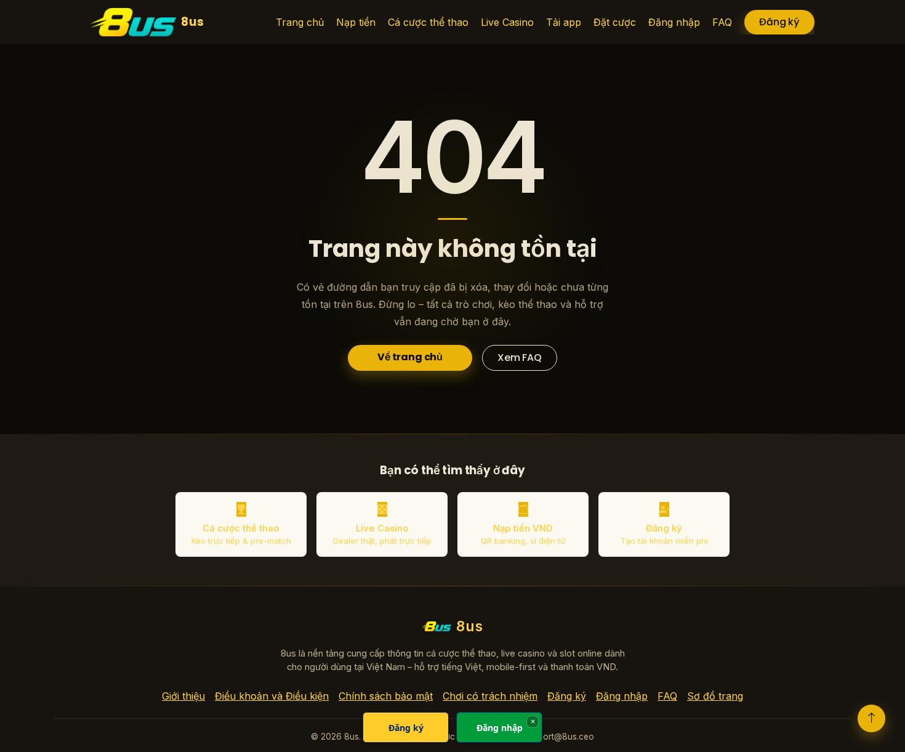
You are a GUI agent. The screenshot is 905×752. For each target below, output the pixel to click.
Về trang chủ (410, 357)
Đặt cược (614, 22)
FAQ (722, 22)
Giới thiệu (183, 696)
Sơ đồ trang (715, 696)
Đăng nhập (674, 22)
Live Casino (507, 22)
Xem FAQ (519, 357)
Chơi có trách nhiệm (490, 696)
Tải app (563, 22)
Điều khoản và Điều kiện (272, 696)
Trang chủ (300, 22)
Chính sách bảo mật (386, 696)
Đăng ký (779, 22)
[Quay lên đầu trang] (871, 718)
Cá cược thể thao (428, 22)
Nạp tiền (356, 22)
